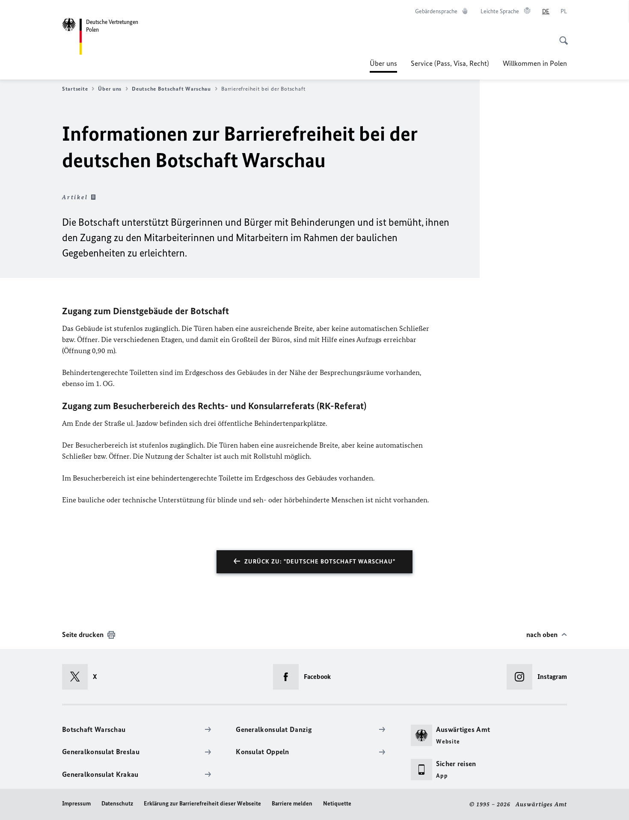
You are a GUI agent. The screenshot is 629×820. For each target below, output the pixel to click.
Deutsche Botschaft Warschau (171, 89)
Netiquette (337, 803)
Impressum (76, 803)
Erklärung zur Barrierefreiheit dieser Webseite (202, 803)
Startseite (75, 89)
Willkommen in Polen (535, 63)
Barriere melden (292, 803)
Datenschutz (117, 803)
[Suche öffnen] (561, 35)
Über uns (383, 66)
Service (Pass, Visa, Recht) (450, 63)
